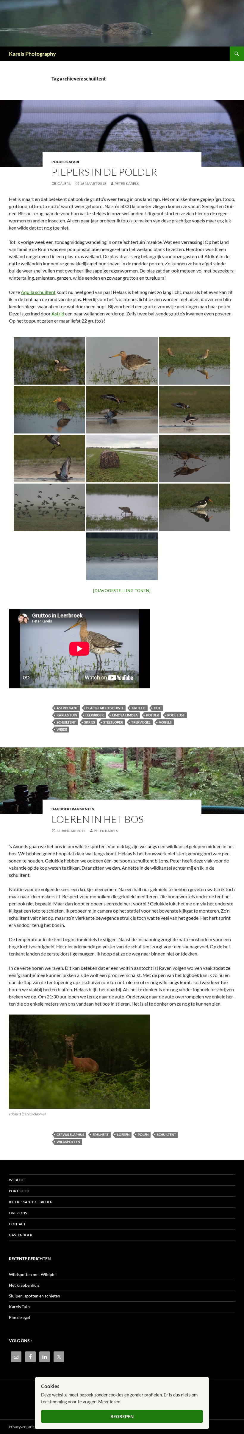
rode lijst (176, 715)
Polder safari (65, 161)
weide (62, 729)
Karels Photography (32, 53)
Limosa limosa (125, 715)
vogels (165, 722)
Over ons (18, 1213)
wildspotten (68, 1142)
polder (152, 715)
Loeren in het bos (97, 819)
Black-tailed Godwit (104, 708)
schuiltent (66, 722)
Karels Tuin (19, 1306)
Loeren (123, 1134)
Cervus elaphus (70, 1134)
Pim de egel (19, 1317)
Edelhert (101, 1134)
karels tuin (67, 715)
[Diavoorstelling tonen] (122, 590)
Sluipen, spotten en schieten (34, 1295)
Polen (143, 1134)
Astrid (57, 313)
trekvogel (141, 722)
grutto (139, 708)
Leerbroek (94, 715)
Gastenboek (20, 1235)
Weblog (16, 1180)
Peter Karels (127, 183)
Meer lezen (109, 1401)
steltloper (113, 722)
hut (157, 708)
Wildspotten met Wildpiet (33, 1274)
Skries (89, 722)
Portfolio (19, 1191)
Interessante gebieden (31, 1202)
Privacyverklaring (22, 1426)
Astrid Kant (67, 708)
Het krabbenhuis (24, 1285)
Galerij (64, 183)
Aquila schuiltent (38, 292)
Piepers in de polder (104, 172)
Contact (17, 1224)
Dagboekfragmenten (72, 809)
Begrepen (122, 1416)
